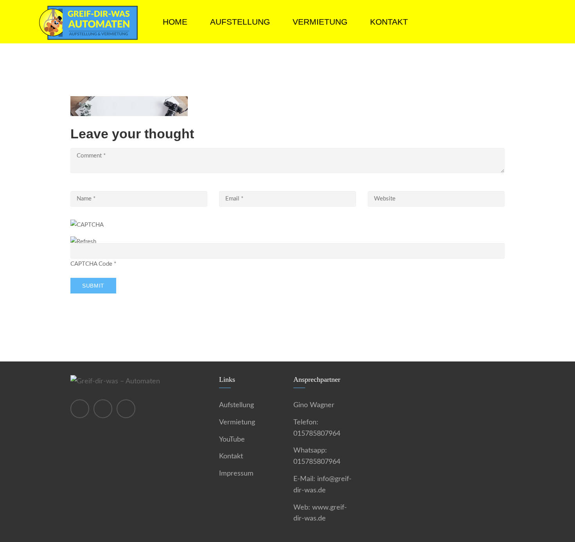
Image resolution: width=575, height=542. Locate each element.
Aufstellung (240, 21)
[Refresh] (83, 242)
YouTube (232, 439)
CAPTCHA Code (91, 264)
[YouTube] (102, 408)
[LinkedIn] (126, 408)
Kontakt (389, 21)
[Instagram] (79, 408)
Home (175, 21)
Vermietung (320, 21)
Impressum (236, 473)
